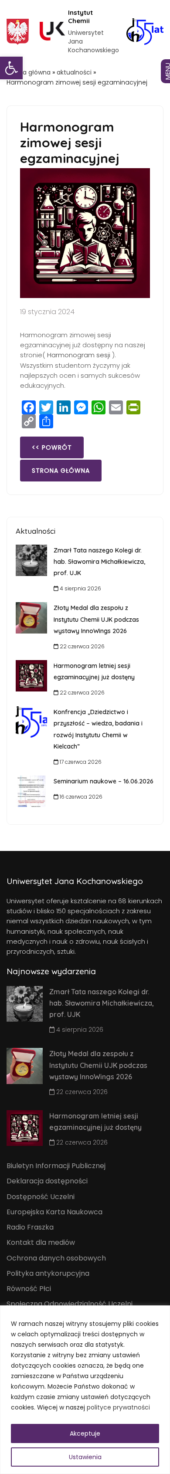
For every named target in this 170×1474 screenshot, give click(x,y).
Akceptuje (85, 1433)
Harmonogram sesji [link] (78, 354)
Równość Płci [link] (29, 1289)
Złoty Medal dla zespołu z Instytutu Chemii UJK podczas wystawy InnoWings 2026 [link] (96, 619)
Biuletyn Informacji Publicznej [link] (56, 1166)
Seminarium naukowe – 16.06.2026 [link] (103, 781)
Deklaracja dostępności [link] (47, 1181)
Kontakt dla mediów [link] (41, 1242)
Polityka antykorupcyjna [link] (48, 1273)
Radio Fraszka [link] (30, 1227)
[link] (11, 68)
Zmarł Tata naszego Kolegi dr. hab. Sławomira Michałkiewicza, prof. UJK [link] (99, 561)
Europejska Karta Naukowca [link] (54, 1212)
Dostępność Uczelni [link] (41, 1197)
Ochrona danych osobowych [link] (56, 1258)
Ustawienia (85, 1457)
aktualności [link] (74, 72)
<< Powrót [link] (52, 447)
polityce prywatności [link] (118, 1407)
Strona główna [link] (29, 72)
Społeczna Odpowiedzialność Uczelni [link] (70, 1304)
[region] (85, 1389)
